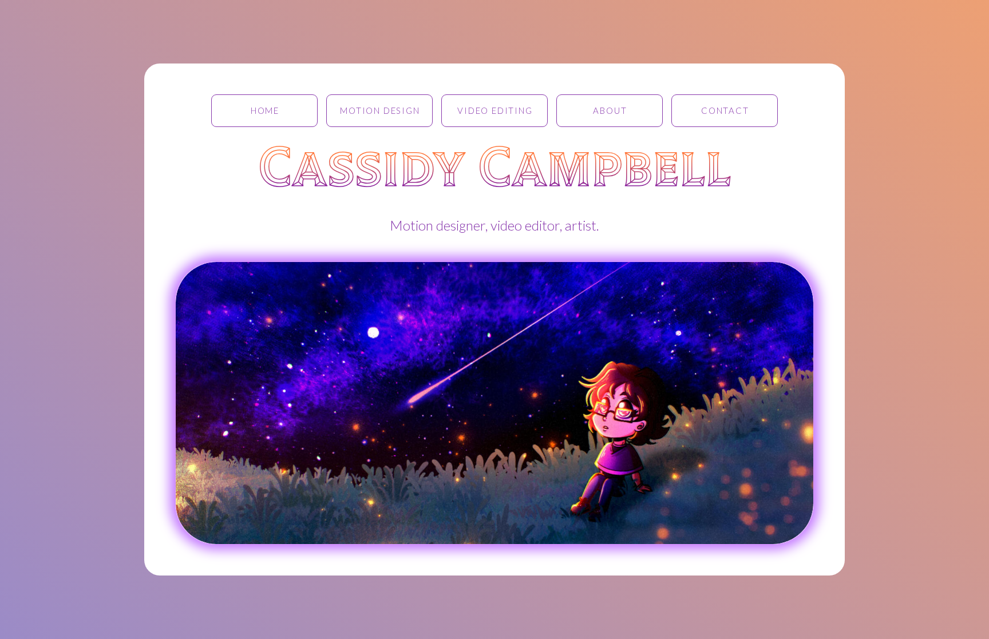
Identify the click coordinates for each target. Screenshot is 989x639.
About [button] (610, 110)
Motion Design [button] (380, 110)
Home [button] (265, 110)
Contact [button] (725, 110)
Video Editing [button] (494, 110)
